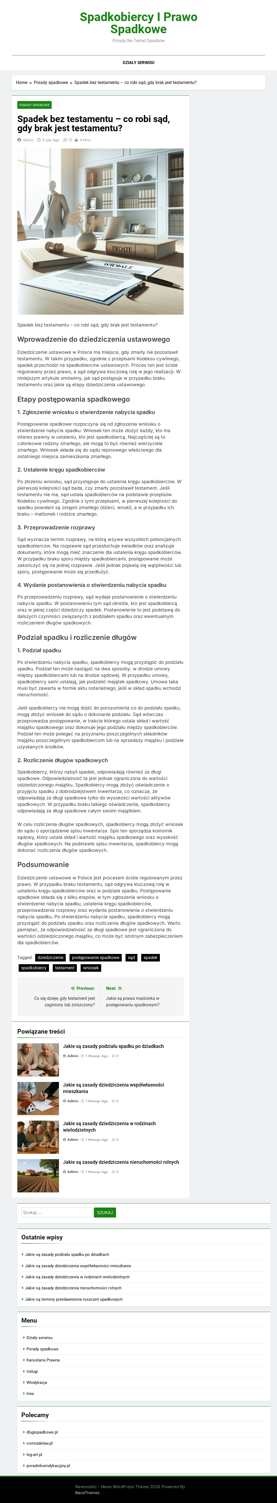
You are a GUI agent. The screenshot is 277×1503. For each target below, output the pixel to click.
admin (28, 140)
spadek (150, 957)
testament (64, 967)
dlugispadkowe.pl (42, 1432)
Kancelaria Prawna (43, 1360)
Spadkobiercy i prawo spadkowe (138, 23)
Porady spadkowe (34, 105)
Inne (30, 1393)
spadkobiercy (34, 967)
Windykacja (37, 1382)
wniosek (91, 967)
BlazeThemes (87, 1492)
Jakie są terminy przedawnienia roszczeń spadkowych (74, 1299)
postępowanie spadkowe (95, 957)
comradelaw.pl (40, 1443)
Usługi (32, 1371)
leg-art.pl (34, 1454)
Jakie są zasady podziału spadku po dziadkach (113, 1046)
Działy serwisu (138, 62)
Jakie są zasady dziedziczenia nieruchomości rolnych (121, 1162)
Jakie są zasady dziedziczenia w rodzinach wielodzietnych (77, 1277)
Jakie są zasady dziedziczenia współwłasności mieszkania (78, 1265)
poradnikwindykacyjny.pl (48, 1465)
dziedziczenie (50, 957)
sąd (131, 957)
